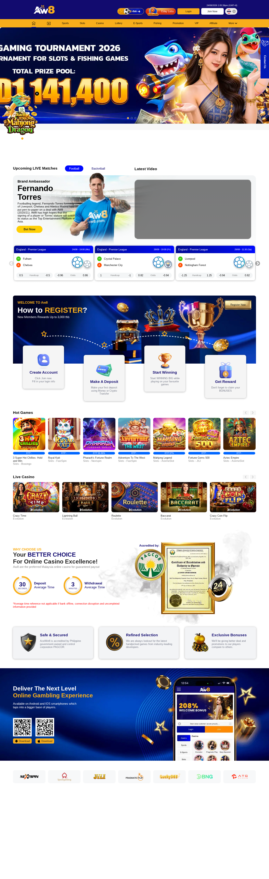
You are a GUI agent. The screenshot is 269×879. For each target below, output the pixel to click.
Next (258, 263)
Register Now (238, 304)
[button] (134, 75)
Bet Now (29, 229)
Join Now (212, 11)
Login (189, 11)
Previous (11, 263)
